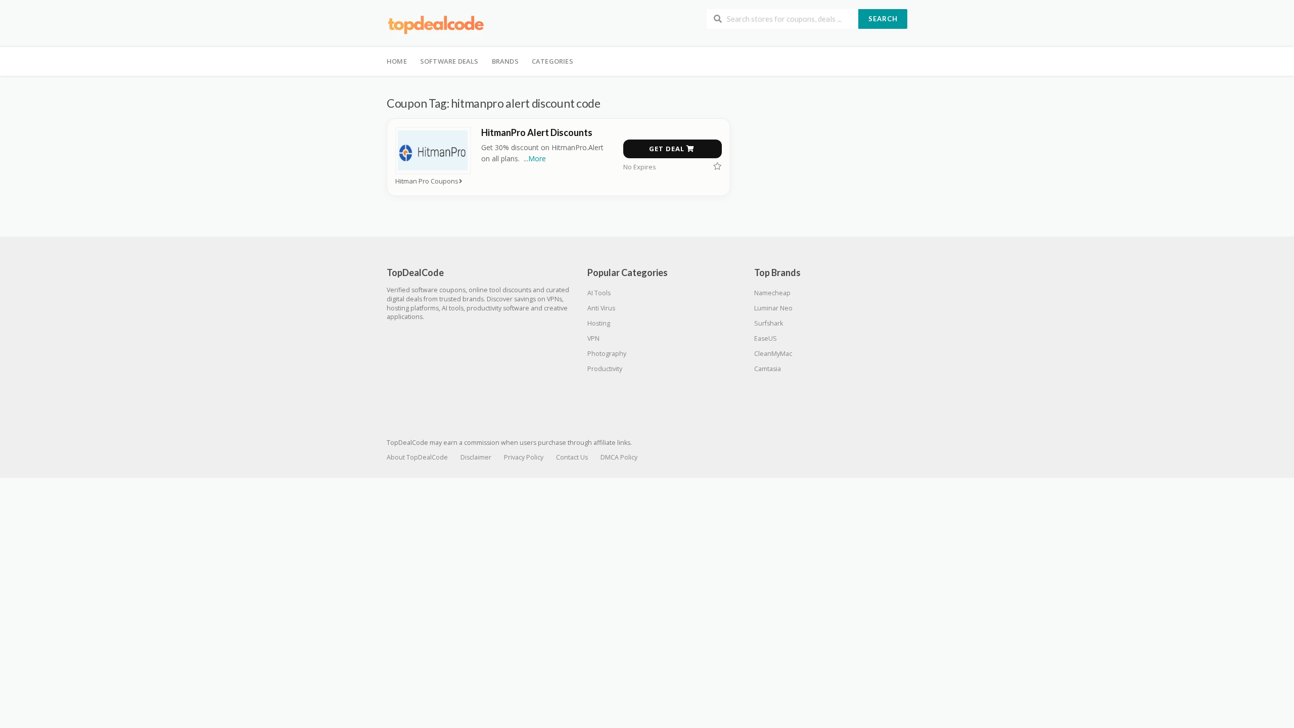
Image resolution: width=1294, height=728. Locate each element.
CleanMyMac (773, 353)
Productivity (604, 369)
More (537, 158)
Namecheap (772, 293)
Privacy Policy (523, 457)
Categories (552, 61)
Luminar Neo (773, 308)
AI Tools (599, 293)
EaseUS (765, 338)
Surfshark (768, 323)
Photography (606, 353)
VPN (593, 338)
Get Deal (667, 148)
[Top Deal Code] (437, 24)
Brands (505, 61)
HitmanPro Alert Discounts (536, 132)
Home (397, 61)
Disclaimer (475, 457)
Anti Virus (601, 308)
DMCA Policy (618, 457)
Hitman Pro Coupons (426, 181)
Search (883, 19)
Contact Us (572, 457)
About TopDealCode (417, 457)
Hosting (598, 323)
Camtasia (767, 369)
